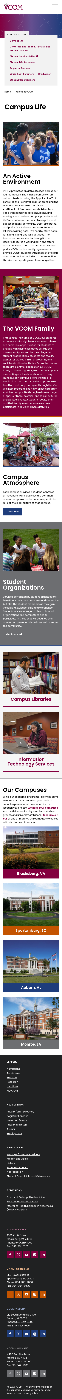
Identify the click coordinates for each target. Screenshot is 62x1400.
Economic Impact (17, 1167)
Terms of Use (14, 1393)
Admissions (13, 1069)
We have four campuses (43, 807)
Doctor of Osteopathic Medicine (26, 1197)
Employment (14, 1133)
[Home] (13, 6)
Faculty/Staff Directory (20, 1111)
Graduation (44, 74)
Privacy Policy (31, 1393)
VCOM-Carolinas (18, 1269)
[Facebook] (10, 1254)
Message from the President (23, 1154)
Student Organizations (22, 79)
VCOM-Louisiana (17, 1348)
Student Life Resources (22, 62)
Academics (13, 1073)
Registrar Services (20, 68)
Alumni (11, 1129)
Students (12, 1077)
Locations (12, 511)
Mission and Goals (17, 1159)
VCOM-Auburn (16, 1309)
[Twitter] (18, 1254)
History (11, 1163)
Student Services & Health (24, 56)
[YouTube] (26, 1254)
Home (8, 91)
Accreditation (15, 1172)
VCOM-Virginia (16, 1229)
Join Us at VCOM (24, 91)
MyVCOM (12, 1090)
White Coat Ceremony (22, 74)
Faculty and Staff (17, 1124)
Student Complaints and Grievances (28, 1176)
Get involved (14, 634)
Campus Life (16, 40)
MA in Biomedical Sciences (22, 1201)
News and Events (17, 1120)
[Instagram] (34, 1254)
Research (12, 1082)
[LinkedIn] (43, 1254)
